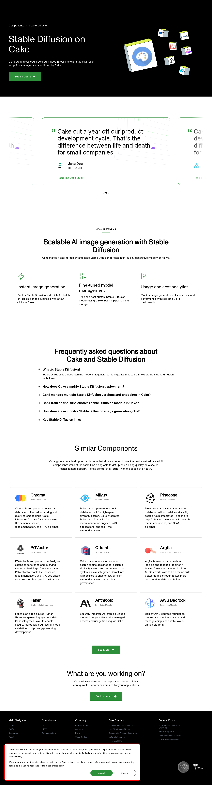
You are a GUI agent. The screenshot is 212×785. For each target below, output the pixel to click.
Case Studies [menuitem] (81, 737)
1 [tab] (104, 193)
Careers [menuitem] (79, 729)
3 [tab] (108, 193)
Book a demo (23, 76)
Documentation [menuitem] (49, 733)
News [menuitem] (77, 733)
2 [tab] (106, 193)
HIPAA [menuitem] (44, 729)
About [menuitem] (11, 737)
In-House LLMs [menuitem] (115, 741)
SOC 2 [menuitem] (45, 725)
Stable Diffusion (38, 25)
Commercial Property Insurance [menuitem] (123, 733)
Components (16, 25)
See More (103, 649)
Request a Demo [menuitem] (82, 725)
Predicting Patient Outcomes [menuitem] (121, 725)
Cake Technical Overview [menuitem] (170, 735)
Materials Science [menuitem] (117, 737)
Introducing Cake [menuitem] (166, 732)
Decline (124, 773)
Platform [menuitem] (12, 729)
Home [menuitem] (11, 725)
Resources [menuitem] (13, 733)
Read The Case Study (71, 177)
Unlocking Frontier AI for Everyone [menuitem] (170, 726)
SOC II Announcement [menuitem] (169, 739)
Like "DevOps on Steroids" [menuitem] (120, 729)
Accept (101, 773)
